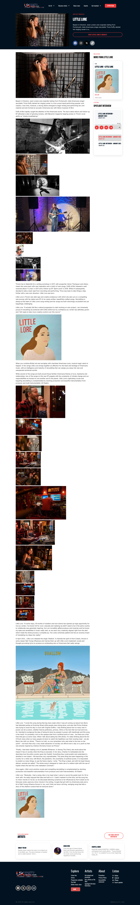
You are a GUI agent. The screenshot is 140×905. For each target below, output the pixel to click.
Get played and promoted (89, 876)
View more (98, 97)
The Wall (73, 882)
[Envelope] (33, 888)
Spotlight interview (102, 105)
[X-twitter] (86, 43)
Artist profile (78, 14)
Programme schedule (77, 880)
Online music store (76, 884)
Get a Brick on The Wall (90, 880)
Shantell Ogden (96, 847)
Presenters (102, 875)
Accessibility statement (102, 881)
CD (96, 63)
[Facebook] (75, 43)
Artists (73, 878)
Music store (76, 6)
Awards (86, 6)
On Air (50, 6)
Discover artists (62, 6)
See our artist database (113, 836)
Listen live (74, 875)
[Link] (92, 43)
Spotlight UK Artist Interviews (90, 885)
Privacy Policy (102, 878)
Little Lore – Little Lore (104, 66)
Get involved (95, 6)
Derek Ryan (67, 846)
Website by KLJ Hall (117, 902)
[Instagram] (81, 43)
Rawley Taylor (22, 848)
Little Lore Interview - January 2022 (110, 138)
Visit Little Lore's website (97, 34)
